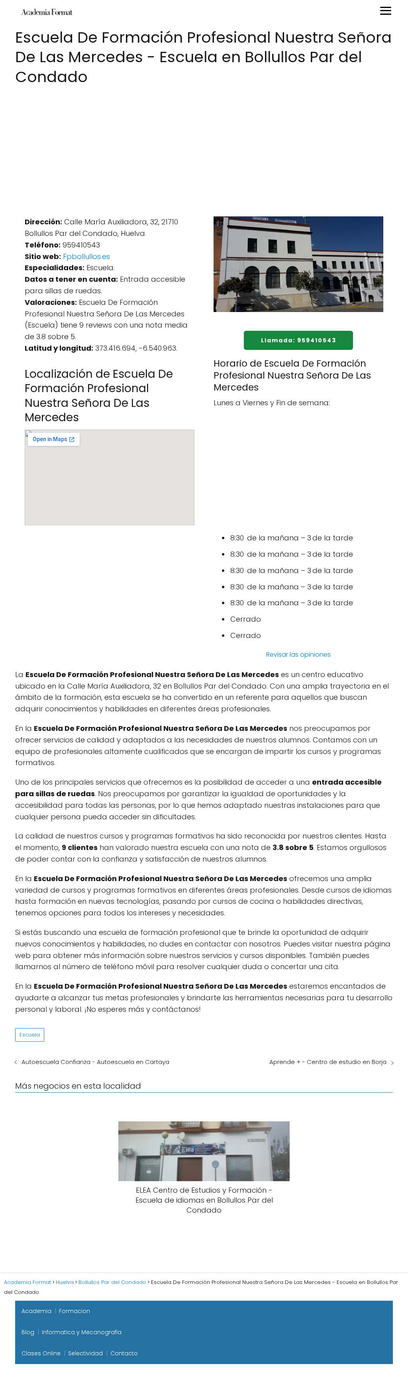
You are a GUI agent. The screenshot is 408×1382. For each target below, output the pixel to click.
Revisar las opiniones (298, 654)
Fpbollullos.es (86, 256)
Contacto (124, 1353)
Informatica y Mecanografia (82, 1332)
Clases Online (41, 1353)
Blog (28, 1332)
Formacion (74, 1311)
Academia (36, 1311)
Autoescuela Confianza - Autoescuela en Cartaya (95, 1062)
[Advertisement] (204, 147)
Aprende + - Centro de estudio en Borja (327, 1062)
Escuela (30, 1034)
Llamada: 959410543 (298, 340)
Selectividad (85, 1353)
